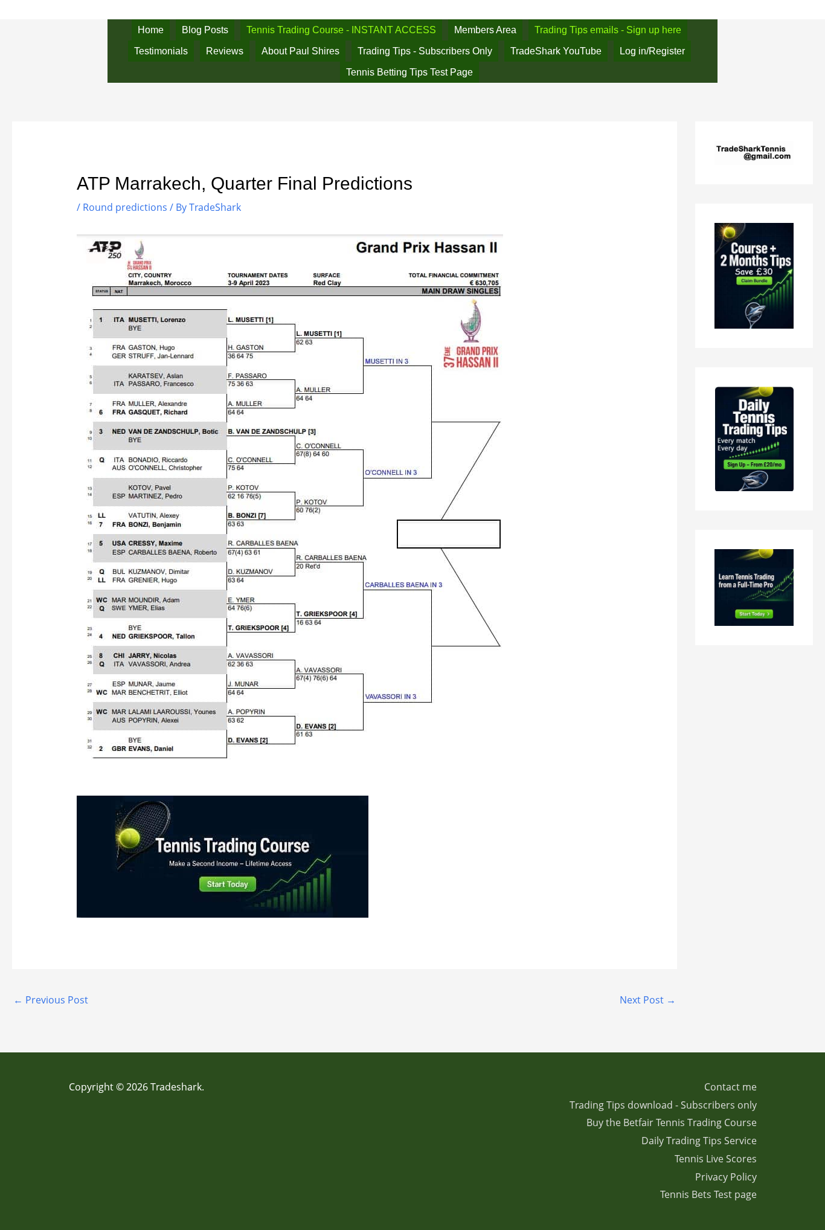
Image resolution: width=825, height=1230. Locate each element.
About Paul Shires (300, 51)
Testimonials (161, 51)
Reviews (224, 51)
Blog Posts (205, 30)
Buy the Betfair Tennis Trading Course (671, 1122)
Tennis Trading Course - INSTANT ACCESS (341, 30)
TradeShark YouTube (556, 51)
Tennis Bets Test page (708, 1194)
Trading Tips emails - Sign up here (607, 30)
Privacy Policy (726, 1176)
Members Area (485, 30)
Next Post (648, 999)
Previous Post (50, 999)
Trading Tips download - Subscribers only (663, 1105)
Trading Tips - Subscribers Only (425, 51)
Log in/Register (652, 51)
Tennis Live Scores (716, 1158)
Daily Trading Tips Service (699, 1140)
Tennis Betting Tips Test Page (409, 72)
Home (151, 30)
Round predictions (125, 207)
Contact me (730, 1086)
